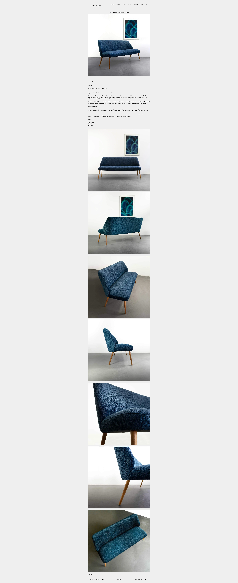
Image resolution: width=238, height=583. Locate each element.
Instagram (119, 579)
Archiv (124, 4)
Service (129, 4)
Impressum (98, 579)
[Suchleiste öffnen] (146, 4)
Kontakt (141, 4)
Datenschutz (93, 579)
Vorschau (118, 4)
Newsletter (135, 4)
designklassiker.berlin (110, 81)
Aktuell (112, 4)
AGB (103, 579)
